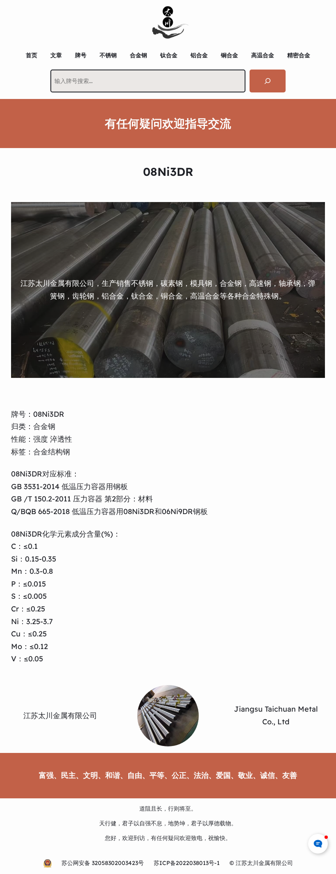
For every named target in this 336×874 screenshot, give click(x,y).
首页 (31, 55)
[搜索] (268, 81)
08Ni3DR (48, 414)
